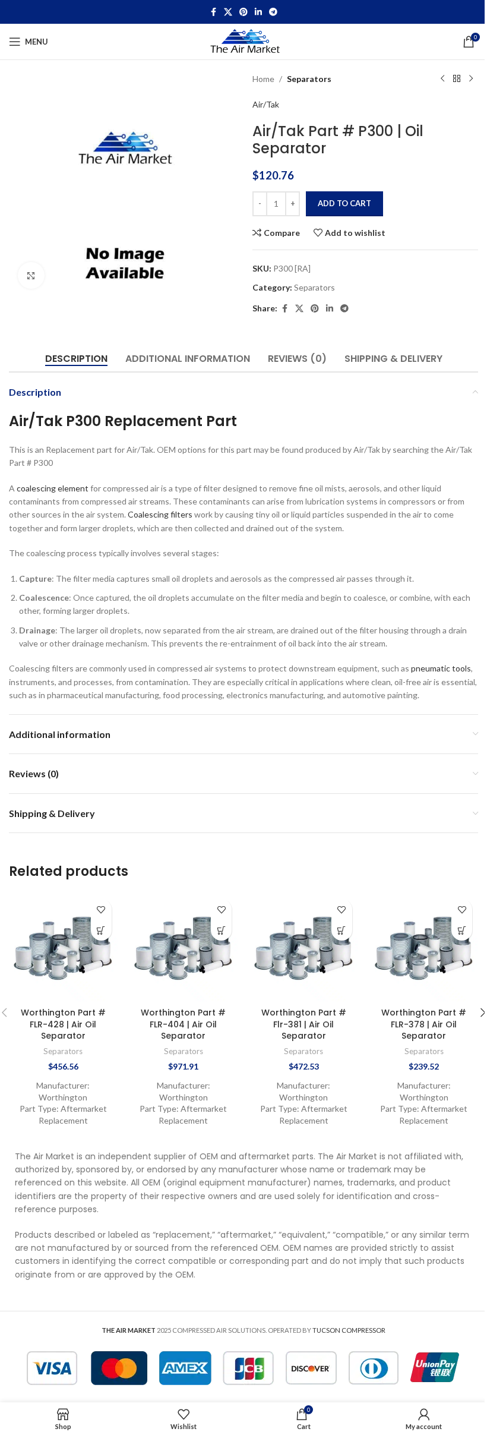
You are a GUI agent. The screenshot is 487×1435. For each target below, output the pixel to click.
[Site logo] (244, 41)
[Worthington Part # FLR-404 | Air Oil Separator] (183, 947)
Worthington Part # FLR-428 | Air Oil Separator (63, 1024)
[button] (101, 930)
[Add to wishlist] (101, 909)
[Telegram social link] (273, 12)
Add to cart (344, 203)
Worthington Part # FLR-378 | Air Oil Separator (423, 1024)
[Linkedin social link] (258, 12)
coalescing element (52, 488)
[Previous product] (442, 79)
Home (263, 79)
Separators (309, 79)
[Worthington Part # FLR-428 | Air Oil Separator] (63, 947)
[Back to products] (457, 79)
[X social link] (228, 12)
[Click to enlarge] (31, 275)
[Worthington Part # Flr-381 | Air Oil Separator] (303, 947)
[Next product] (471, 79)
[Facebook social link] (213, 12)
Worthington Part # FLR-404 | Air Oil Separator (183, 1024)
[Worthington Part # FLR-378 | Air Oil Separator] (424, 947)
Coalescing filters (160, 514)
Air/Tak (265, 104)
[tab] (76, 358)
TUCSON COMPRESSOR (348, 1330)
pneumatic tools (441, 668)
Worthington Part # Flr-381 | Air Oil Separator (303, 1024)
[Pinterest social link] (243, 12)
